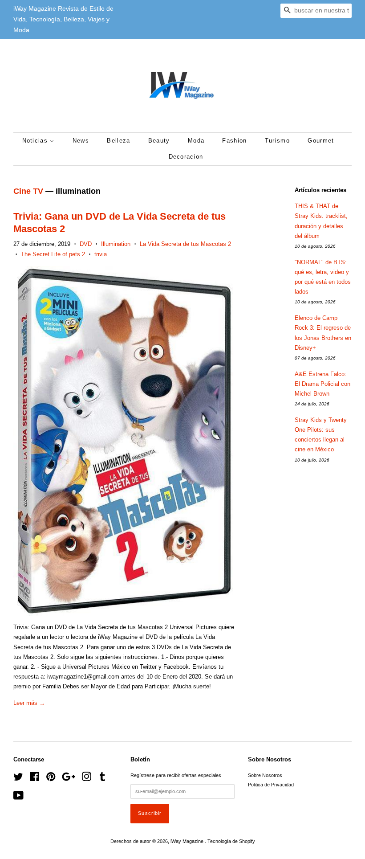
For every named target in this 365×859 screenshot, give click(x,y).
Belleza (118, 140)
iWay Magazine (187, 841)
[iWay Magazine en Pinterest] (51, 778)
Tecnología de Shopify (231, 841)
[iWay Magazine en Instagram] (86, 778)
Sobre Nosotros (265, 775)
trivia (100, 254)
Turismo (277, 140)
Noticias (36, 140)
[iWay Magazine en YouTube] (18, 797)
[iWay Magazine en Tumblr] (102, 778)
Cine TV (28, 191)
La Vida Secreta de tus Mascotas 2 (185, 244)
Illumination (115, 244)
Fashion (234, 140)
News (81, 140)
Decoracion (186, 156)
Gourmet (321, 140)
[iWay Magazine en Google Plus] (68, 778)
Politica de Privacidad (271, 784)
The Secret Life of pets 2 (53, 254)
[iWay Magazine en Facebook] (34, 778)
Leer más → (29, 702)
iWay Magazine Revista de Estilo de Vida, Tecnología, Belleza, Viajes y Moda (63, 19)
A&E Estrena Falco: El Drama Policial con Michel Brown (322, 384)
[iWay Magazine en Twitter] (18, 778)
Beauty (159, 140)
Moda (196, 140)
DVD (86, 244)
